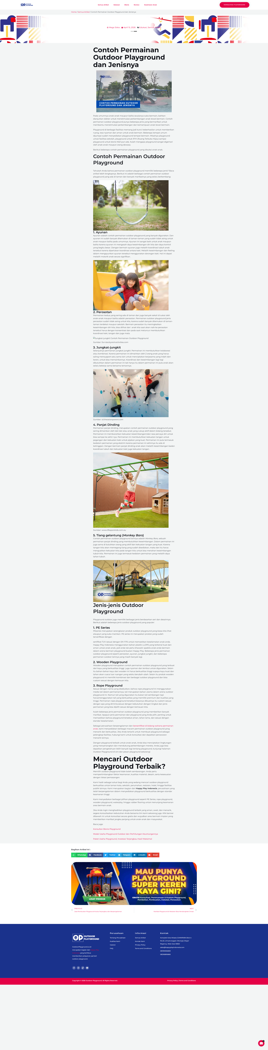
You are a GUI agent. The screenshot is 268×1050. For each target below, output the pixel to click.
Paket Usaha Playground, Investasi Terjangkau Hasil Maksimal (122, 839)
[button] (79, 855)
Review (136, 5)
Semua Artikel (103, 5)
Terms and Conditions (187, 981)
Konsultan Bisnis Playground (107, 829)
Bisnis (126, 5)
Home (73, 12)
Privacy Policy (172, 981)
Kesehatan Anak (150, 5)
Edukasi (117, 5)
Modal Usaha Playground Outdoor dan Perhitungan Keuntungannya (125, 834)
